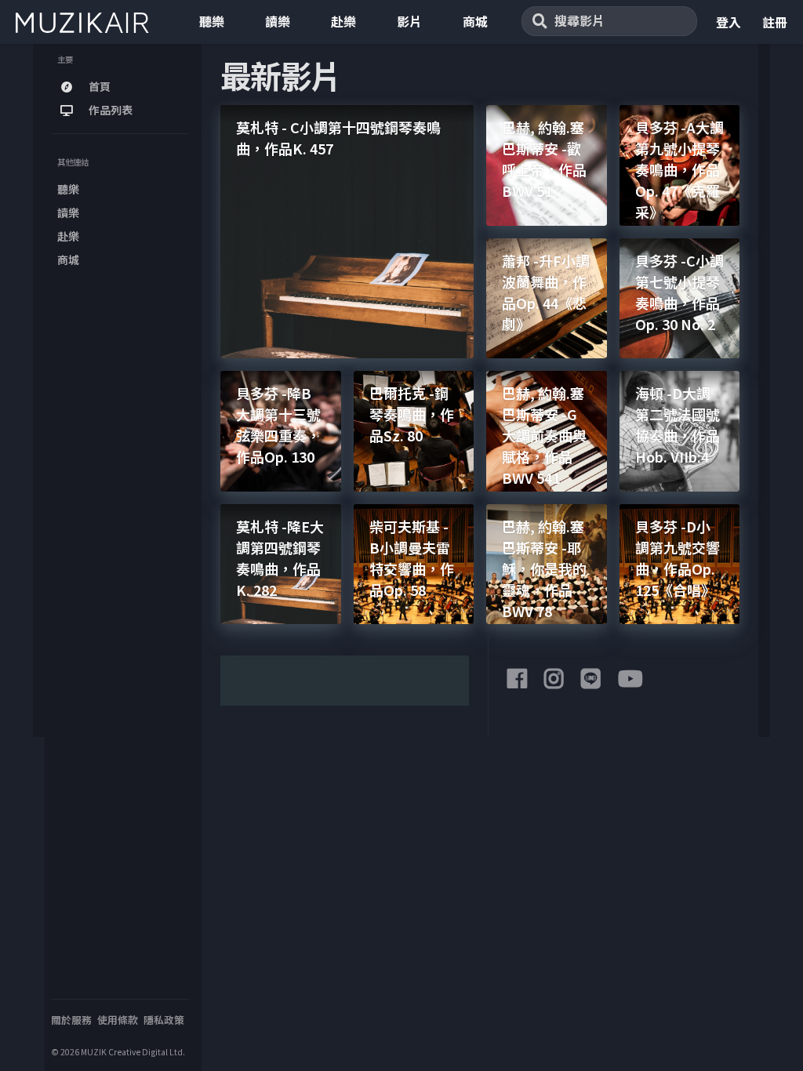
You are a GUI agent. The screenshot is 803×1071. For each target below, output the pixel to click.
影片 (409, 21)
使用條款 (117, 1019)
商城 (475, 21)
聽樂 (211, 21)
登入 (728, 22)
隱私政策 (164, 1019)
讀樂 (277, 21)
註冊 (774, 22)
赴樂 (343, 21)
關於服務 (71, 1019)
